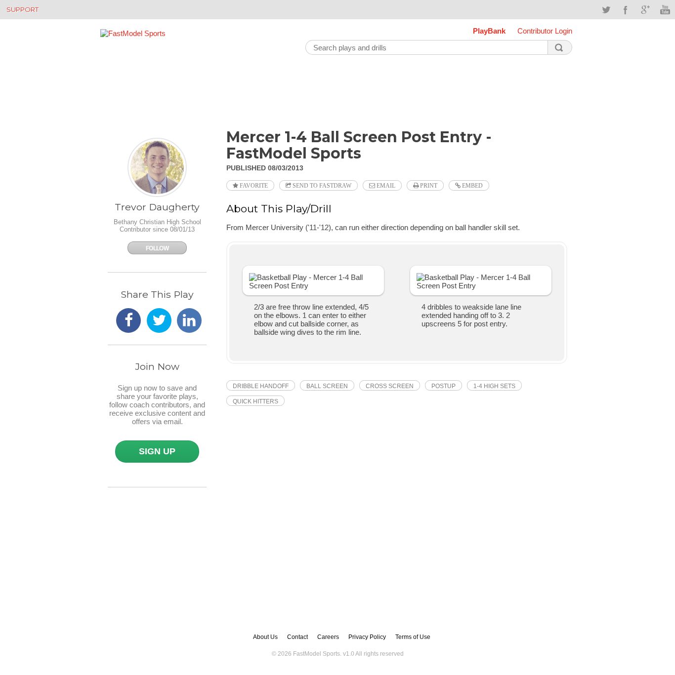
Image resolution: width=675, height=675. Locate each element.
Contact (297, 637)
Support (22, 9)
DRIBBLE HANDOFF (261, 386)
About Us (265, 637)
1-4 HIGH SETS (494, 386)
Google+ (645, 10)
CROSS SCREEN (390, 386)
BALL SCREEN (327, 386)
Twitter (606, 10)
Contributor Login (544, 31)
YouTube (665, 10)
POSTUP (443, 386)
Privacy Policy (367, 637)
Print (428, 186)
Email (385, 186)
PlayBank (489, 31)
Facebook (625, 10)
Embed (472, 186)
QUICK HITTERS (255, 401)
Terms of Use (412, 637)
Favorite (253, 186)
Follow (157, 248)
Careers (328, 637)
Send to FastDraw (321, 186)
